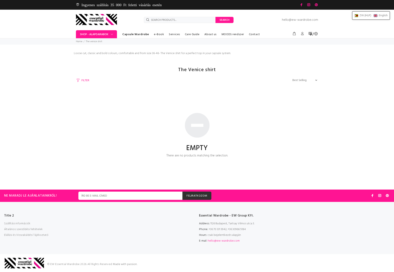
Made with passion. (125, 264)
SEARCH (224, 20)
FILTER (85, 80)
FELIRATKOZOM (197, 195)
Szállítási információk (17, 223)
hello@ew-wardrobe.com (300, 20)
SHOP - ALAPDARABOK (94, 34)
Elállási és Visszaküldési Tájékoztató (26, 235)
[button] (371, 16)
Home (79, 41)
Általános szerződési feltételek (23, 229)
